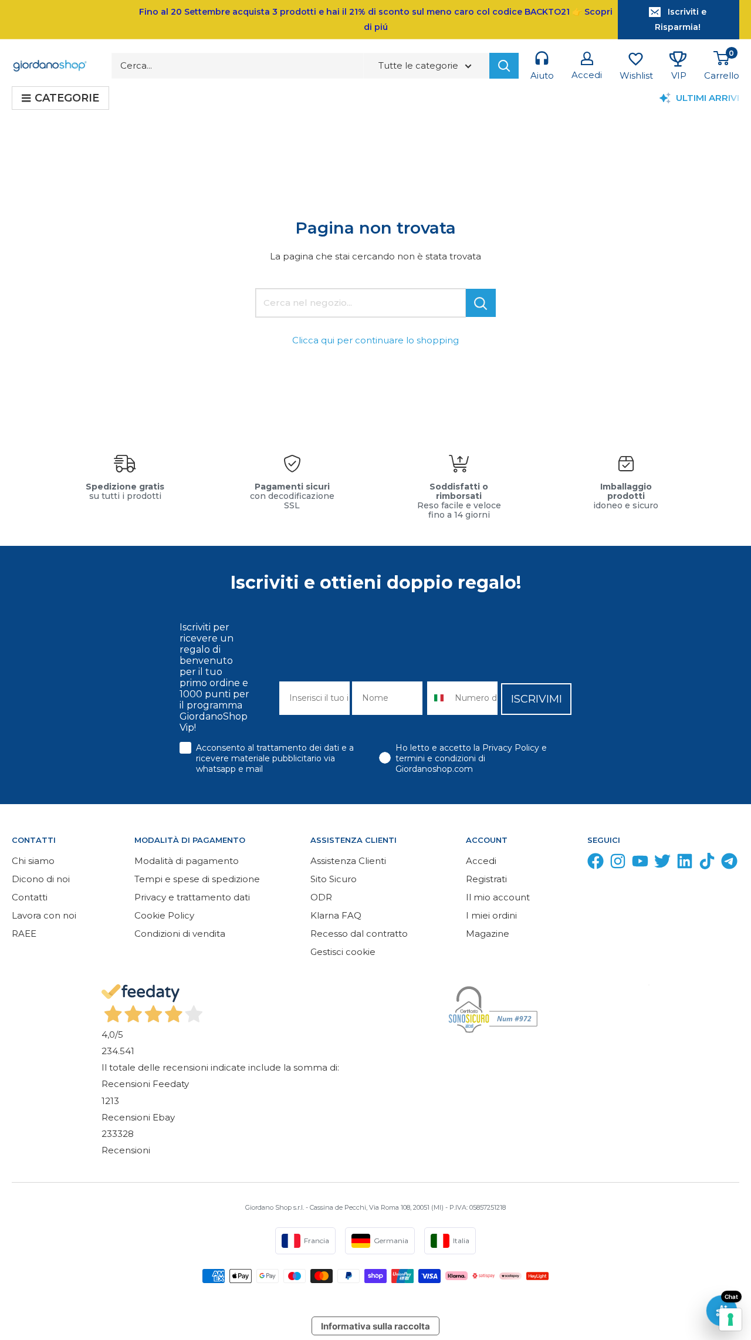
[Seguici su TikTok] (707, 864)
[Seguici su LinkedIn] (684, 864)
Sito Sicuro (333, 879)
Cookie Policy (164, 915)
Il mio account (498, 897)
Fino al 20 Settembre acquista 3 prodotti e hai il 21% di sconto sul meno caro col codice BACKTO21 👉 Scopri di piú (376, 19)
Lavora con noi (44, 915)
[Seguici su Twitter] (662, 864)
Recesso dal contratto (359, 933)
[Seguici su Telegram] (729, 864)
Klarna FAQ (335, 915)
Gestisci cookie (343, 951)
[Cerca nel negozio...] (481, 303)
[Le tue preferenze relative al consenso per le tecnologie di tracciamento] (730, 1319)
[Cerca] (504, 66)
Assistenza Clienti (348, 860)
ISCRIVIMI (536, 699)
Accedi (481, 860)
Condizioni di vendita (179, 933)
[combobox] (438, 698)
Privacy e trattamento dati (192, 897)
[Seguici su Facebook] (595, 864)
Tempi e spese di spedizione (197, 879)
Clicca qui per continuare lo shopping (375, 340)
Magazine (487, 933)
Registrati (486, 879)
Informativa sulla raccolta (375, 1326)
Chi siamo (33, 860)
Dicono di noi (41, 879)
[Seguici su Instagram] (618, 864)
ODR (321, 897)
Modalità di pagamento (186, 860)
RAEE (24, 933)
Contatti (30, 897)
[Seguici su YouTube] (640, 864)
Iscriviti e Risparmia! (680, 19)
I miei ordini (491, 915)
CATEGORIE (67, 98)
